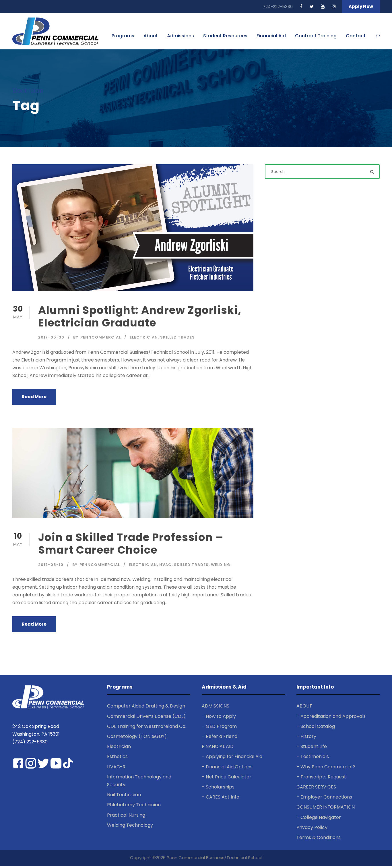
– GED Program (219, 726)
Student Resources (225, 35)
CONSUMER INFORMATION (325, 807)
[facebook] (301, 6)
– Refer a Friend (219, 736)
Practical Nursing (126, 815)
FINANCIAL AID (218, 746)
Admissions (180, 35)
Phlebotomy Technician (134, 804)
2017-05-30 (51, 337)
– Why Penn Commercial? (325, 766)
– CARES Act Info (220, 797)
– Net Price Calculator (226, 777)
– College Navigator (318, 817)
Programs (123, 35)
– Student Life (311, 746)
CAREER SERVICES (316, 787)
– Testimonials (312, 756)
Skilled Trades (177, 337)
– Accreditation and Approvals (331, 716)
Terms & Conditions (318, 837)
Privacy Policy (311, 827)
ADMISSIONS (215, 706)
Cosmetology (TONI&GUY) (137, 736)
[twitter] (312, 6)
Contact (356, 35)
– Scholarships (218, 787)
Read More (34, 397)
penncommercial (100, 337)
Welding (220, 564)
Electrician (144, 337)
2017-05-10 (50, 564)
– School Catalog (315, 726)
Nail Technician (124, 794)
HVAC (165, 564)
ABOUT (304, 706)
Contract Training (316, 35)
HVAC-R (116, 766)
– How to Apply (219, 716)
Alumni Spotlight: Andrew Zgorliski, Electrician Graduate (139, 316)
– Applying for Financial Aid (232, 756)
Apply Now (361, 6)
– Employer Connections (324, 797)
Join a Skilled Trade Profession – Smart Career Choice (131, 543)
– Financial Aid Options (227, 766)
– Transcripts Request (321, 777)
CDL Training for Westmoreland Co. (146, 726)
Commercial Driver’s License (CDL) (146, 716)
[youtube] (323, 6)
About (150, 35)
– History (306, 736)
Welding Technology (130, 825)
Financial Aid (271, 35)
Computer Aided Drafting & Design (146, 706)
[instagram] (333, 6)
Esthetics (117, 756)
